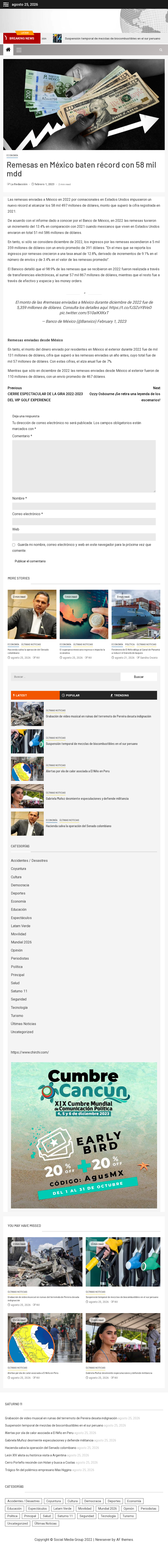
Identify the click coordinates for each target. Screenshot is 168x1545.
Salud (15, 983)
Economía (12, 155)
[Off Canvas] (6, 4)
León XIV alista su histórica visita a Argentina (35, 1455)
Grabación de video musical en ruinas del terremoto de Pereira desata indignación (98, 716)
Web (15, 529)
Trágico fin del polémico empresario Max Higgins (38, 1470)
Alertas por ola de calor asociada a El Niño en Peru (78, 771)
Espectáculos (21, 918)
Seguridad (18, 999)
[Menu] (18, 49)
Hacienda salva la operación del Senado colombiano (78, 826)
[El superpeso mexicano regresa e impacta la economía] (84, 614)
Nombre (19, 498)
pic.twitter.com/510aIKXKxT (84, 312)
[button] (18, 49)
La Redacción (19, 184)
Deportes (18, 893)
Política (130, 644)
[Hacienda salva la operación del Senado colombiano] (32, 614)
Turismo (17, 1016)
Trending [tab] (121, 695)
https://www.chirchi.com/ (30, 1052)
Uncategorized (22, 1032)
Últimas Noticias (31, 644)
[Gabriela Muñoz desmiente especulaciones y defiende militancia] (27, 796)
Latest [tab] (21, 695)
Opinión (17, 950)
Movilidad (18, 934)
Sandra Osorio (149, 657)
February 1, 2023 (111, 321)
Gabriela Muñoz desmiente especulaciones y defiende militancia (87, 798)
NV (38, 657)
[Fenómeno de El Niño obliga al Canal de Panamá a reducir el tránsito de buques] (136, 614)
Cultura (16, 877)
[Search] (161, 50)
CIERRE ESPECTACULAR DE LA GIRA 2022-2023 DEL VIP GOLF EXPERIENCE (45, 394)
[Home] (8, 50)
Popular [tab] (73, 695)
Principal (17, 975)
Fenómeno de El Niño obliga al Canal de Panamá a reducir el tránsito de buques (136, 651)
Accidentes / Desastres (29, 861)
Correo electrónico (27, 514)
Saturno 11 (19, 991)
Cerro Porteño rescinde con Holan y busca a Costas (40, 1462)
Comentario (22, 436)
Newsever (103, 1540)
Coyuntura (18, 869)
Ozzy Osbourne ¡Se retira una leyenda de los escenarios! (124, 394)
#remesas (51, 302)
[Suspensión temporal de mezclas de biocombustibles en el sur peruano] (27, 741)
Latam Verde (20, 926)
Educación (18, 909)
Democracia (20, 885)
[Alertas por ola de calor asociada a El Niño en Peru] (27, 769)
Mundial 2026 (21, 942)
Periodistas (20, 958)
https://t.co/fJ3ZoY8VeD (130, 307)
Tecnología (19, 1008)
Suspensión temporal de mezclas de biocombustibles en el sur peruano (83, 38)
